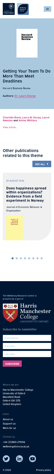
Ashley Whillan (27, 120)
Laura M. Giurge (31, 117)
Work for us (9, 427)
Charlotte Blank (12, 117)
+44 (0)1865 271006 (14, 442)
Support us (9, 423)
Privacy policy (43, 469)
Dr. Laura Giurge (25, 95)
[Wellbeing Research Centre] (16, 9)
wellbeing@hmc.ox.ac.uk (16, 446)
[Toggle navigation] (47, 9)
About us (8, 419)
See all (40, 164)
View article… (10, 127)
